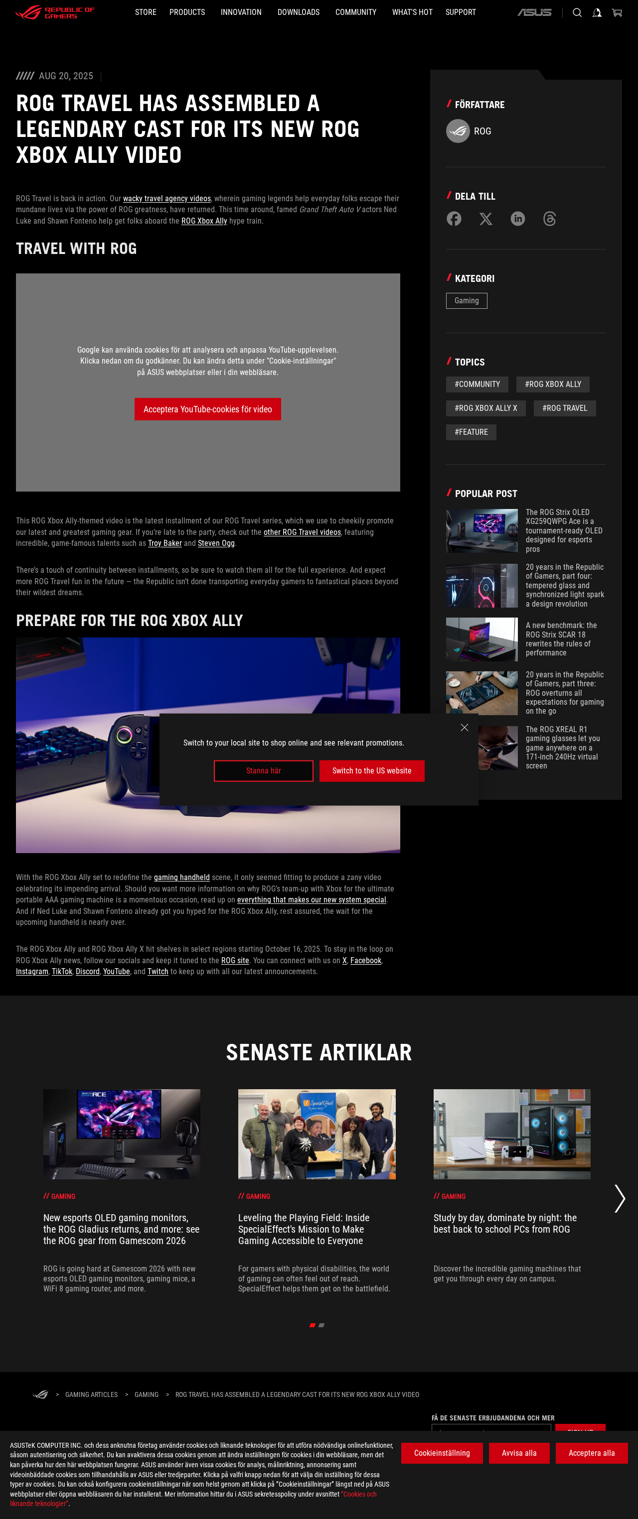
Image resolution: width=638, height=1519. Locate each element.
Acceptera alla (592, 1453)
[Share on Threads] (550, 219)
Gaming (467, 300)
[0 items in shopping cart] (617, 12)
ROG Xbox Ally (204, 221)
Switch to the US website (372, 770)
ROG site (235, 960)
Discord (88, 971)
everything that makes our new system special (311, 899)
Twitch (158, 971)
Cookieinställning (442, 1453)
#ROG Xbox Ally (553, 384)
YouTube (116, 971)
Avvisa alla (519, 1453)
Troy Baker (165, 543)
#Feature (471, 432)
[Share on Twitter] (486, 219)
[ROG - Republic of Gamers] (55, 12)
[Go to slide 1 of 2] (313, 1325)
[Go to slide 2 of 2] (322, 1325)
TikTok (62, 971)
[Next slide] (620, 1201)
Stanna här (263, 770)
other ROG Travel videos (302, 532)
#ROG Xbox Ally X (486, 408)
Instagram (32, 971)
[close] (465, 728)
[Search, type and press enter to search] (577, 12)
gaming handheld (182, 877)
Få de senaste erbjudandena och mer (493, 1418)
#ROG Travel (565, 408)
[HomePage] (40, 1395)
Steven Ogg (216, 543)
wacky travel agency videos (167, 198)
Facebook (365, 960)
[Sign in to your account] (597, 12)
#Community (477, 384)
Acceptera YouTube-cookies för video (208, 409)
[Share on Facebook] (454, 219)
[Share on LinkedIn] (518, 219)
